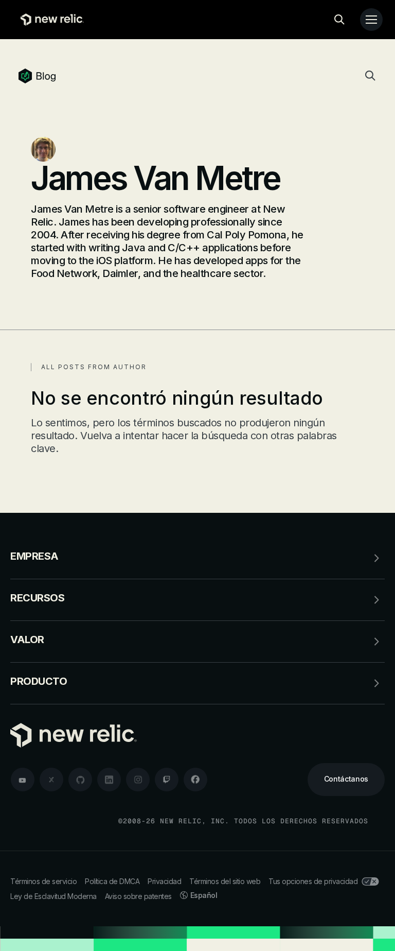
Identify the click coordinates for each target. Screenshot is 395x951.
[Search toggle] (339, 19)
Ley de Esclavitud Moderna (53, 896)
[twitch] (166, 779)
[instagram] (137, 779)
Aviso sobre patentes (138, 896)
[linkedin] (109, 779)
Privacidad (164, 881)
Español (204, 895)
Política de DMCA (112, 881)
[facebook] (195, 779)
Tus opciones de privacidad (312, 881)
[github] (80, 779)
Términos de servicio (43, 881)
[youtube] (22, 779)
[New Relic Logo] (49, 19)
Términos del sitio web (224, 881)
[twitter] (51, 779)
